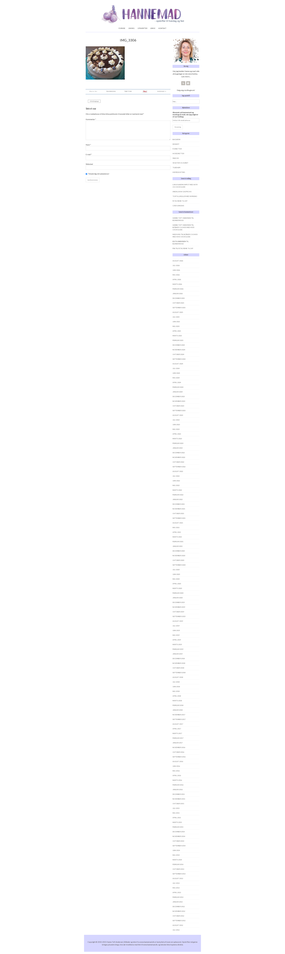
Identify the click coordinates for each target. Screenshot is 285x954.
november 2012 (179, 911)
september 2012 (179, 920)
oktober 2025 (178, 303)
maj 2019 (176, 635)
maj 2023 (176, 429)
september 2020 (179, 565)
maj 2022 (176, 485)
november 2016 (179, 747)
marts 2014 (177, 860)
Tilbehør (176, 167)
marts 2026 (177, 284)
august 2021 (178, 523)
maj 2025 (176, 326)
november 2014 (179, 836)
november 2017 (179, 715)
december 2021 (179, 504)
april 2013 (177, 892)
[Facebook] (188, 83)
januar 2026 (178, 293)
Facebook (111, 91)
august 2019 (178, 621)
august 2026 (178, 261)
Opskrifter (142, 28)
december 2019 (179, 602)
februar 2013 (178, 897)
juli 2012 (176, 930)
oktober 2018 (178, 668)
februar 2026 (178, 289)
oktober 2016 (178, 752)
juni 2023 (176, 424)
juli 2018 (176, 682)
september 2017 (179, 719)
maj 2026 (176, 275)
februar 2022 (178, 495)
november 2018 (179, 663)
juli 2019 (176, 626)
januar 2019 (178, 654)
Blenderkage (178, 220)
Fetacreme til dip (180, 201)
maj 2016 (176, 771)
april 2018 (177, 696)
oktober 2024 (178, 354)
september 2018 (179, 672)
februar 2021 (178, 541)
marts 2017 (177, 733)
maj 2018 (176, 691)
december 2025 (179, 298)
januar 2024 (178, 392)
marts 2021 (177, 537)
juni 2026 (176, 270)
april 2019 (177, 640)
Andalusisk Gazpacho (182, 192)
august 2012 (178, 925)
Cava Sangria (178, 206)
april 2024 (177, 382)
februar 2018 (178, 705)
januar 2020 (178, 598)
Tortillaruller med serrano (185, 196)
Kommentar (91, 119)
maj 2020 (176, 579)
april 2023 (177, 434)
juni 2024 (176, 373)
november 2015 (179, 799)
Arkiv (152, 28)
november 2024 (179, 350)
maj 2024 (176, 378)
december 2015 (179, 794)
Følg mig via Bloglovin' (186, 90)
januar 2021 (178, 546)
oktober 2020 (178, 560)
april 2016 (177, 775)
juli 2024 (176, 368)
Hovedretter (178, 153)
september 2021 (179, 518)
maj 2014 (176, 855)
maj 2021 (176, 527)
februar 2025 (178, 340)
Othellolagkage (94, 101)
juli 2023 (176, 420)
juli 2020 (176, 570)
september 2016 (179, 757)
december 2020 (179, 551)
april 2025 (177, 331)
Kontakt (162, 28)
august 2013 (178, 878)
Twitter (128, 91)
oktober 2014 (178, 841)
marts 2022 (177, 490)
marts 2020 (177, 588)
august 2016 (178, 761)
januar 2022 (178, 499)
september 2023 (179, 410)
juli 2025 (176, 317)
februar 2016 (178, 785)
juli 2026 (176, 265)
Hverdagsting (179, 172)
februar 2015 (178, 827)
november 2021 (179, 509)
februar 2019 (178, 649)
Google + (161, 91)
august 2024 (178, 364)
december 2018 (179, 658)
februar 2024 (178, 387)
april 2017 (177, 729)
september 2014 (179, 846)
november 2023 (179, 401)
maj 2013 (176, 888)
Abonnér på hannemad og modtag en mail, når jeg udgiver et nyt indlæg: (185, 114)
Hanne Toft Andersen (182, 218)
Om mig (131, 28)
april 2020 (177, 584)
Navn (88, 145)
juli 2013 (176, 883)
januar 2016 (178, 789)
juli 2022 (176, 476)
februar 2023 (178, 443)
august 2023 (178, 415)
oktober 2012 (178, 916)
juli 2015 (176, 808)
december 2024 (179, 345)
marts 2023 (177, 439)
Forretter (177, 149)
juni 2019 (176, 630)
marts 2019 (177, 644)
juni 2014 (176, 850)
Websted (89, 164)
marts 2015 (177, 822)
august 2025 (178, 312)
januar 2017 (178, 743)
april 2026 (177, 279)
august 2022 (178, 471)
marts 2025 (177, 336)
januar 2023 (178, 448)
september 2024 (179, 359)
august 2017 (178, 724)
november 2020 (179, 555)
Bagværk (176, 139)
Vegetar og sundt (180, 163)
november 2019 (179, 607)
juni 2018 (176, 687)
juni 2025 (176, 322)
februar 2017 (178, 738)
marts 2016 (177, 780)
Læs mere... (186, 76)
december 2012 (179, 906)
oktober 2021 (178, 513)
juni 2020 (176, 574)
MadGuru (177, 234)
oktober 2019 (178, 612)
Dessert (176, 144)
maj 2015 (176, 813)
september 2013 (179, 874)
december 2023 (179, 396)
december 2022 (179, 453)
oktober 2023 (178, 406)
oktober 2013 (178, 869)
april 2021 (177, 532)
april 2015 (177, 818)
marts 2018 (177, 701)
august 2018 (178, 677)
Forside (122, 28)
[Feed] (183, 83)
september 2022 (179, 467)
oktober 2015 (178, 803)
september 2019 (179, 616)
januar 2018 (178, 710)
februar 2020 (178, 593)
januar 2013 (178, 902)
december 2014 (179, 832)
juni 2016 (176, 766)
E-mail (89, 154)
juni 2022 (176, 481)
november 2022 (179, 457)
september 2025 (179, 307)
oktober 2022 (178, 462)
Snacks (176, 158)
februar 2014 (178, 864)
